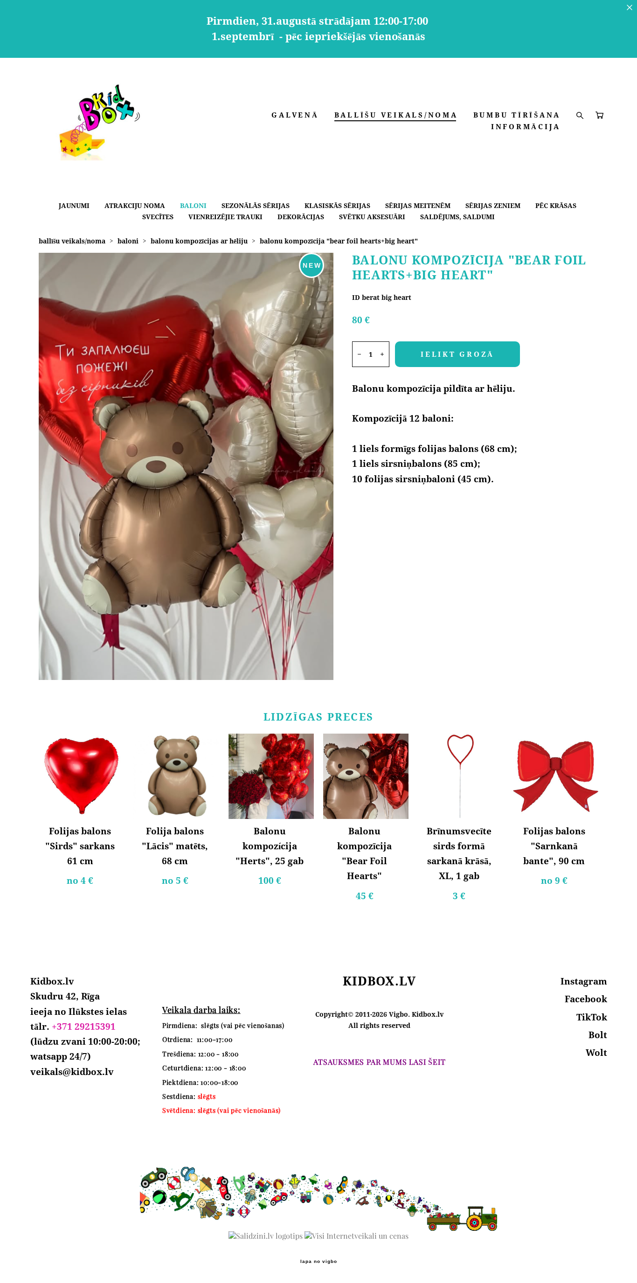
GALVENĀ (294, 114)
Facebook (586, 999)
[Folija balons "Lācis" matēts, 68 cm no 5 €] (176, 776)
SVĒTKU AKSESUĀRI (372, 216)
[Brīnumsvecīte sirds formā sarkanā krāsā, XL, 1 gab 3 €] (460, 776)
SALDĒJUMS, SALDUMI (457, 216)
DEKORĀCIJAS (300, 216)
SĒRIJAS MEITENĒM (417, 205)
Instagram (584, 981)
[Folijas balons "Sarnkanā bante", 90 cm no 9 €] (555, 776)
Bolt (598, 1035)
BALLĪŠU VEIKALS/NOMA (396, 114)
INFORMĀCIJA (526, 126)
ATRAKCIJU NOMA (134, 205)
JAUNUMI (74, 205)
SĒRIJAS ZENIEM (492, 205)
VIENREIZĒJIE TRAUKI (225, 216)
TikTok (591, 1017)
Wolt (596, 1053)
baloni (128, 240)
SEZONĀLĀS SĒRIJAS (256, 205)
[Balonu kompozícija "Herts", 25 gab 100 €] (271, 776)
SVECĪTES (157, 216)
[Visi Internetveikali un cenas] (357, 1236)
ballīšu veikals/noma (72, 240)
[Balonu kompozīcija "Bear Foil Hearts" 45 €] (366, 776)
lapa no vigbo (318, 1261)
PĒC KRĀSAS (555, 205)
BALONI (193, 205)
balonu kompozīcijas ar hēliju (199, 240)
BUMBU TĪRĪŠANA (517, 114)
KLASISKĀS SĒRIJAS (337, 205)
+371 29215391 (84, 1026)
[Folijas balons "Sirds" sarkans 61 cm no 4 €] (81, 776)
